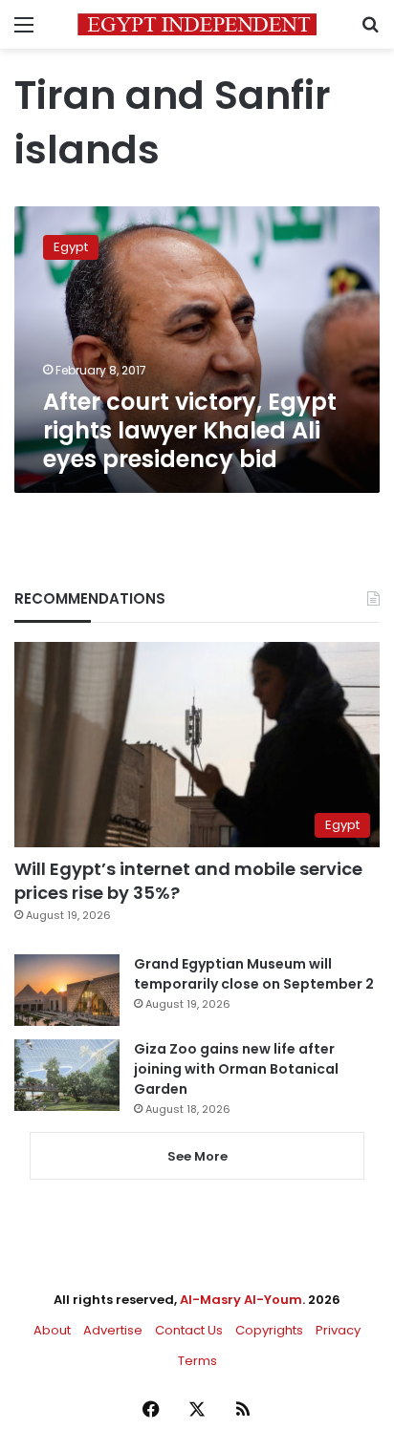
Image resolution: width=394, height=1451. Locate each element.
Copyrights (269, 1330)
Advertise (112, 1330)
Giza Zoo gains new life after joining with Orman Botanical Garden (236, 1069)
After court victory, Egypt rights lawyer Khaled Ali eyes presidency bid (190, 430)
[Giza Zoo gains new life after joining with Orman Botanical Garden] (67, 1075)
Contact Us (189, 1330)
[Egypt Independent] (197, 24)
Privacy (338, 1330)
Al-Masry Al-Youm (241, 1300)
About (52, 1330)
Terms (197, 1361)
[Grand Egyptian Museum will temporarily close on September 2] (67, 990)
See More (197, 1156)
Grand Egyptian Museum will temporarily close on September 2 (254, 973)
